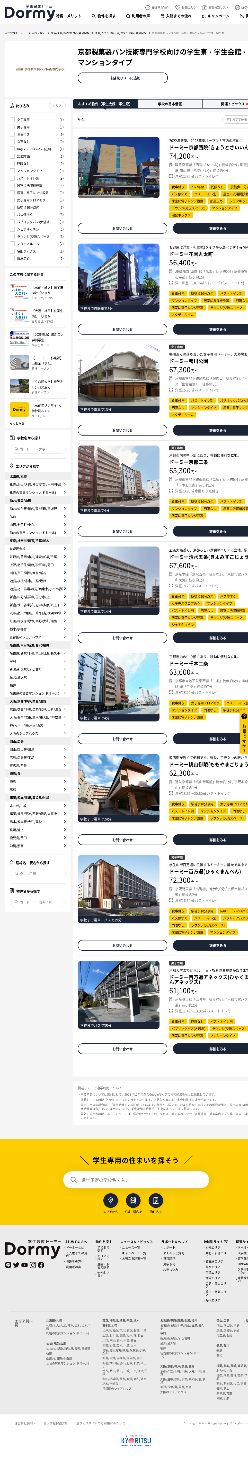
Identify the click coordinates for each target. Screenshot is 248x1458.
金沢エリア (213, 1277)
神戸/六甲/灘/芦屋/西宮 (26, 725)
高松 (13, 789)
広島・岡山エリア (216, 1285)
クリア (57, 105)
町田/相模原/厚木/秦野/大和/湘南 (33, 621)
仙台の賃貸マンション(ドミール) (33, 532)
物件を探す (106, 15)
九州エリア (213, 1300)
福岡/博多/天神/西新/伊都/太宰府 (33, 813)
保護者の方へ (75, 1261)
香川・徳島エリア (216, 1293)
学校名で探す (103, 1249)
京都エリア (213, 1272)
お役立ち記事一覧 (134, 1258)
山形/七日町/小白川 (23, 524)
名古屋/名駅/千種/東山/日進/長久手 (35, 653)
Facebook (41, 1265)
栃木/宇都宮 (18, 629)
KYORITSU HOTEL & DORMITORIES (136, 1440)
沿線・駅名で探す (103, 1266)
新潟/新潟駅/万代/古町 (26, 669)
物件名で (156, 1211)
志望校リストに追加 (125, 77)
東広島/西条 (18, 765)
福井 (13, 685)
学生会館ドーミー (15, 33)
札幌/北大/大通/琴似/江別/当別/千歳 (35, 484)
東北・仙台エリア (216, 1254)
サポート (169, 1247)
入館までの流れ (179, 15)
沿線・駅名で (133, 1211)
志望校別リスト (218, 7)
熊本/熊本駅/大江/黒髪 (26, 821)
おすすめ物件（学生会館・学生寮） (105, 103)
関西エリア (213, 1266)
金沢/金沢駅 (18, 677)
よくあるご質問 (173, 1253)
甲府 (13, 661)
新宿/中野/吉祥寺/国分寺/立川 (31, 596)
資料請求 (169, 1258)
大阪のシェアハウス (24, 733)
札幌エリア (213, 1247)
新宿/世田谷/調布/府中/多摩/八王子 (35, 604)
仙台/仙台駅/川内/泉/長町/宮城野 (33, 508)
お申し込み (170, 1269)
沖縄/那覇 (17, 845)
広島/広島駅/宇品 (22, 757)
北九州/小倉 (18, 805)
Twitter (16, 1265)
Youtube (24, 1265)
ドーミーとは (75, 1247)
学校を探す (38, 33)
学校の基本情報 (170, 103)
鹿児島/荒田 (18, 837)
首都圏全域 (18, 548)
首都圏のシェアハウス (25, 637)
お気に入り (188, 7)
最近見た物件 (160, 7)
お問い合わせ (122, 228)
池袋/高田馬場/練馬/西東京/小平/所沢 (36, 588)
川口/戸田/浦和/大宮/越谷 (28, 572)
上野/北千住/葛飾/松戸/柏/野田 (32, 564)
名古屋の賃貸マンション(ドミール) (34, 693)
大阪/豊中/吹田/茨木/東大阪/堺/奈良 (35, 717)
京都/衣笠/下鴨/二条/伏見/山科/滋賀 (35, 709)
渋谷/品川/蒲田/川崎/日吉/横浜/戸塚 (35, 613)
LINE (8, 1265)
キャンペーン (219, 15)
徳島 (13, 781)
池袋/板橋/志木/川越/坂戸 (28, 580)
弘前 (13, 516)
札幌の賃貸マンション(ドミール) (33, 492)
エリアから (110, 1211)
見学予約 (169, 1264)
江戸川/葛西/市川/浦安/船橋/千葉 (33, 556)
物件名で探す (103, 1274)
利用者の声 (141, 15)
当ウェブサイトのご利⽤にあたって (101, 1423)
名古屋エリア (214, 1261)
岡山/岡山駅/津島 (22, 749)
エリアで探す (103, 1257)
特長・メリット (68, 15)
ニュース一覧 (131, 1247)
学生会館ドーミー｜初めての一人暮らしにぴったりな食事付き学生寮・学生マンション (30, 12)
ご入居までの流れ (76, 1254)
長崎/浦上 (17, 829)
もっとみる (17, 423)
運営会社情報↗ (25, 1423)
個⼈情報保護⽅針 (56, 1423)
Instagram (33, 1265)
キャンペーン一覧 (134, 1253)
